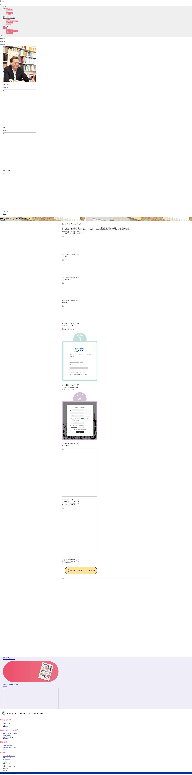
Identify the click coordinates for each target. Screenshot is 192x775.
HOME (5, 6)
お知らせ (5, 16)
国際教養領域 (6, 735)
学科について (6, 8)
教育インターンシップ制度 (10, 733)
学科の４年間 (9, 13)
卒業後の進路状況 (8, 745)
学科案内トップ (4, 44)
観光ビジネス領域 (8, 737)
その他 (5, 28)
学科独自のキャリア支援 (9, 747)
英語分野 (8, 19)
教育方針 (8, 14)
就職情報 (5, 26)
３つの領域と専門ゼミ (12, 21)
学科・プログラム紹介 (9, 18)
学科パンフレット (8, 757)
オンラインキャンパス (12, 31)
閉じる (2, 35)
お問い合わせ (9, 33)
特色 (7, 11)
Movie (4, 749)
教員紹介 (8, 24)
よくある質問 (9, 29)
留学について (9, 23)
